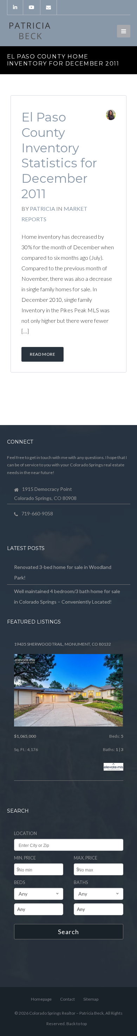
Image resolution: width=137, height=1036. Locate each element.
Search (68, 932)
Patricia (42, 208)
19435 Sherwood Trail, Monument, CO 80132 (62, 644)
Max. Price (85, 858)
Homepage (41, 999)
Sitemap (90, 999)
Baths (81, 882)
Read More (42, 354)
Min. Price (25, 858)
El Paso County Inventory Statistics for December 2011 (59, 155)
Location (25, 833)
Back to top (76, 1023)
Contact (67, 999)
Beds (19, 882)
